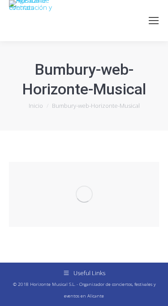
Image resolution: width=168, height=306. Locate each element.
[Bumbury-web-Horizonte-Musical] (84, 194)
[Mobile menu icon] (153, 20)
